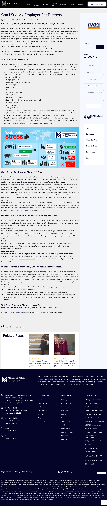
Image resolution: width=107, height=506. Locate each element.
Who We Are (42, 403)
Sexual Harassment (92, 403)
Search (86, 43)
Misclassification (91, 428)
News (72, 4)
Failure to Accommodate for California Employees (95, 456)
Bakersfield (65, 410)
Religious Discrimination (94, 441)
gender (59, 208)
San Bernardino (67, 432)
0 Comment (43, 20)
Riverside (64, 418)
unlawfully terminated (27, 259)
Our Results (36, 4)
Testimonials (42, 410)
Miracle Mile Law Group (27, 20)
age (40, 208)
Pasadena (64, 439)
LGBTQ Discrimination (93, 425)
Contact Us (90, 134)
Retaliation (89, 444)
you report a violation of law (18, 210)
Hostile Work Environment (94, 421)
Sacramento (65, 428)
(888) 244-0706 (97, 4)
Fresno (63, 414)
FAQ (39, 407)
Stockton (64, 436)
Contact (80, 4)
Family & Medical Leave (93, 414)
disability (50, 208)
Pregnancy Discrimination (94, 432)
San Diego (65, 407)
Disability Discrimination (94, 410)
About (28, 4)
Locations (63, 4)
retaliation (14, 185)
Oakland (64, 425)
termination (25, 185)
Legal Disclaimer (7, 472)
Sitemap (41, 414)
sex (55, 208)
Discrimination (90, 464)
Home (88, 128)
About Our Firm (91, 140)
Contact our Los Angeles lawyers (13, 312)
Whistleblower (90, 451)
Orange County (66, 403)
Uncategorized (8, 318)
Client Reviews (91, 146)
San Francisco (66, 421)
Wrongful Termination (93, 400)
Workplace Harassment (93, 460)
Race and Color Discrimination (90, 436)
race (44, 208)
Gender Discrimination (93, 418)
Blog (87, 158)
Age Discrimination (92, 407)
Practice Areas (54, 4)
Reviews (45, 4)
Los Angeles (65, 400)
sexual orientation (69, 208)
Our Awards (90, 152)
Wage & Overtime (91, 448)
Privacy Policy (20, 472)
